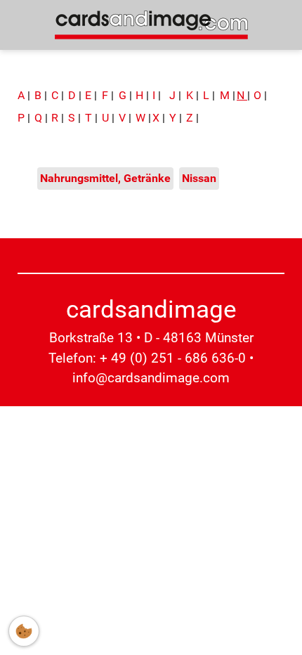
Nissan (199, 178)
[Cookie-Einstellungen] (23, 631)
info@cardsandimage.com (151, 378)
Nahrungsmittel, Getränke (105, 178)
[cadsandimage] (151, 24)
